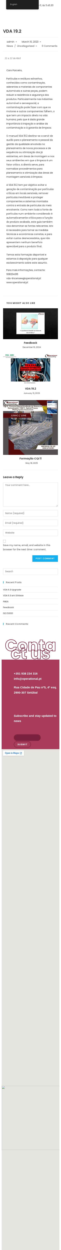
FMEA (5, 601)
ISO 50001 (8, 613)
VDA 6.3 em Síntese (13, 595)
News (10, 46)
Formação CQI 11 (31, 458)
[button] (55, 14)
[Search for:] (30, 571)
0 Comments (49, 46)
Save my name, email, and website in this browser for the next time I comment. (26, 547)
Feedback (30, 343)
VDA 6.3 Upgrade (12, 589)
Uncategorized (25, 46)
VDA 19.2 (30, 389)
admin (10, 41)
